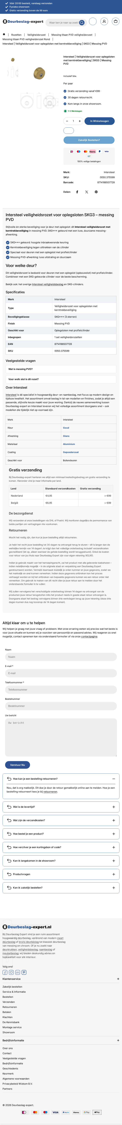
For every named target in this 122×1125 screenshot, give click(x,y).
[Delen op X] (87, 192)
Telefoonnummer (14, 682)
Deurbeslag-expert (22, 1105)
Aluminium (69, 444)
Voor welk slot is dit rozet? (23, 379)
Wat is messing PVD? (20, 369)
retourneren (50, 791)
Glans (66, 436)
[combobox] (66, 22)
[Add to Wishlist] (68, 130)
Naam (8, 649)
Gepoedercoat (71, 452)
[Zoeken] (82, 22)
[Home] (4, 34)
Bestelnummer (12, 699)
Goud (66, 427)
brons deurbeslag (29, 941)
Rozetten (16, 34)
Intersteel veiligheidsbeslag (47, 284)
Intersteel (11, 394)
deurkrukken (10, 949)
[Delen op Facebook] (77, 192)
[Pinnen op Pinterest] (96, 192)
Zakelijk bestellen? (89, 140)
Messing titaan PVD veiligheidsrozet (71, 34)
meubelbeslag (10, 953)
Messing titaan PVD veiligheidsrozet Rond (26, 39)
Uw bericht (10, 715)
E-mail (9, 666)
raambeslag (45, 949)
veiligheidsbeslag (28, 949)
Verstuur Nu (17, 764)
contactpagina (89, 636)
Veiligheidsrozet (36, 34)
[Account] (104, 21)
